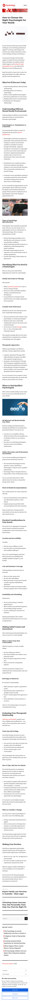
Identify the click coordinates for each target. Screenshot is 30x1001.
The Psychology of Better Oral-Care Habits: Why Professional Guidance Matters (15, 953)
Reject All (15, 998)
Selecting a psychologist (9, 719)
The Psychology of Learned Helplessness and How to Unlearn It (15, 932)
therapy (19, 327)
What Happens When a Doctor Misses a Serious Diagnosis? (14, 947)
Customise (15, 994)
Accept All (15, 990)
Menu (25, 5)
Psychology (5, 974)
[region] (15, 988)
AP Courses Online (7, 963)
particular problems (13, 286)
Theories (4, 970)
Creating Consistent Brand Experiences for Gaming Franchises (14, 942)
